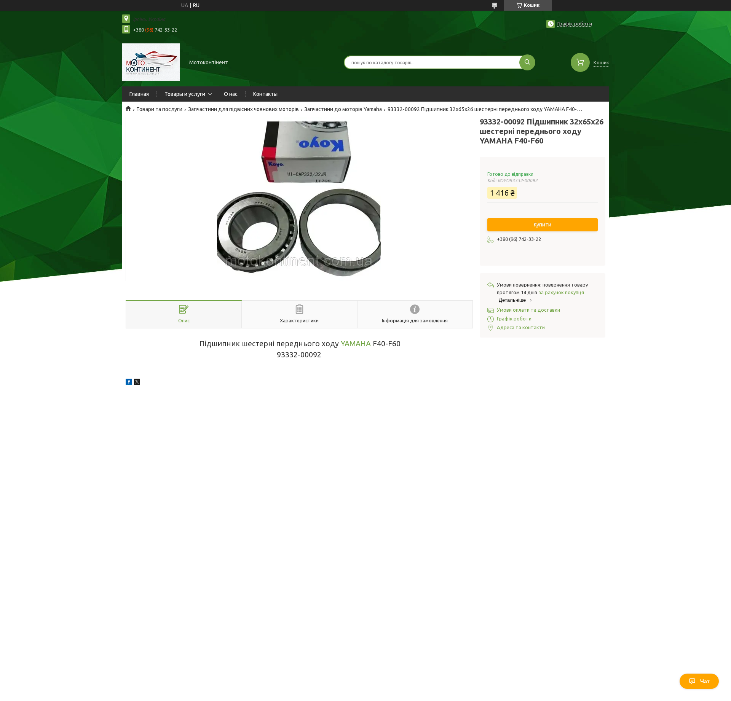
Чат (705, 681)
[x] (137, 383)
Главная (139, 94)
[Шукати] (527, 62)
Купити (542, 224)
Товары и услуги (184, 94)
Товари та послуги (159, 109)
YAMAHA (356, 343)
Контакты (265, 94)
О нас (231, 94)
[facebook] (129, 383)
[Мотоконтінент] (151, 62)
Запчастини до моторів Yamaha (343, 109)
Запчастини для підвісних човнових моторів (243, 109)
